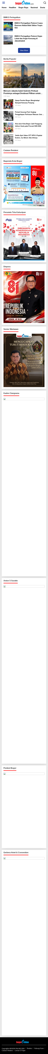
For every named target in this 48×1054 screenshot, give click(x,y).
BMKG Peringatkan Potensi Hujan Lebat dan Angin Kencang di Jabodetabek (28, 38)
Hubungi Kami (39, 1048)
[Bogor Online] (24, 2)
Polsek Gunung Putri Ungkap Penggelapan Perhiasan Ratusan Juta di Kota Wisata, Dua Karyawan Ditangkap (29, 113)
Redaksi (29, 1048)
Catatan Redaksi (7, 1050)
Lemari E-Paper (20, 1050)
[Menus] (3, 3)
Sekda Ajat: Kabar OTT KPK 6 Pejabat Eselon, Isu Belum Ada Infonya (28, 137)
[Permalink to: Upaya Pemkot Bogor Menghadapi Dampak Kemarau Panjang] (8, 104)
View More (24, 50)
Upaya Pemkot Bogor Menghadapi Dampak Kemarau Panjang (27, 102)
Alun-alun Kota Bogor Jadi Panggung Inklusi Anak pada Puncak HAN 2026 (28, 125)
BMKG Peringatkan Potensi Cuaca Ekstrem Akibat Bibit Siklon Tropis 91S (29, 25)
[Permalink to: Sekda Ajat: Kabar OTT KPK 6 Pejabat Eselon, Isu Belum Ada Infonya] (8, 139)
